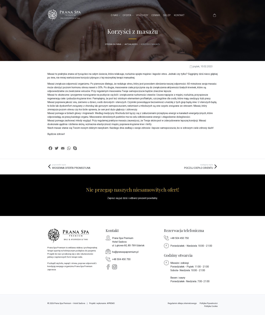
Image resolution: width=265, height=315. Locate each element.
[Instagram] (115, 267)
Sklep (167, 15)
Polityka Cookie (211, 306)
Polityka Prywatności (209, 303)
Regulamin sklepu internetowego (182, 303)
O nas (114, 15)
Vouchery (142, 15)
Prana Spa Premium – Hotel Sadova (69, 303)
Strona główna (113, 44)
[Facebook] (109, 267)
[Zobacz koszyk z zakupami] (214, 15)
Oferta (127, 15)
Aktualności (131, 44)
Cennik (155, 15)
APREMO (111, 303)
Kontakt (179, 15)
